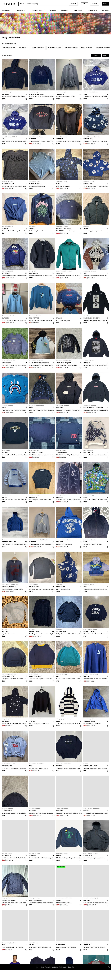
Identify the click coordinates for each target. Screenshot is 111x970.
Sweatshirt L (23, 47)
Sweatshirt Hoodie (9, 47)
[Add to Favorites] (26, 99)
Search (73, 3)
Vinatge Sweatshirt (37, 47)
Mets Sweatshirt (86, 47)
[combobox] (48, 4)
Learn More (71, 967)
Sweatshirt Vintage (54, 47)
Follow (96, 55)
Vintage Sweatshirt (71, 47)
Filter (105, 55)
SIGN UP (94, 3)
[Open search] (21, 4)
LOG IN (105, 3)
